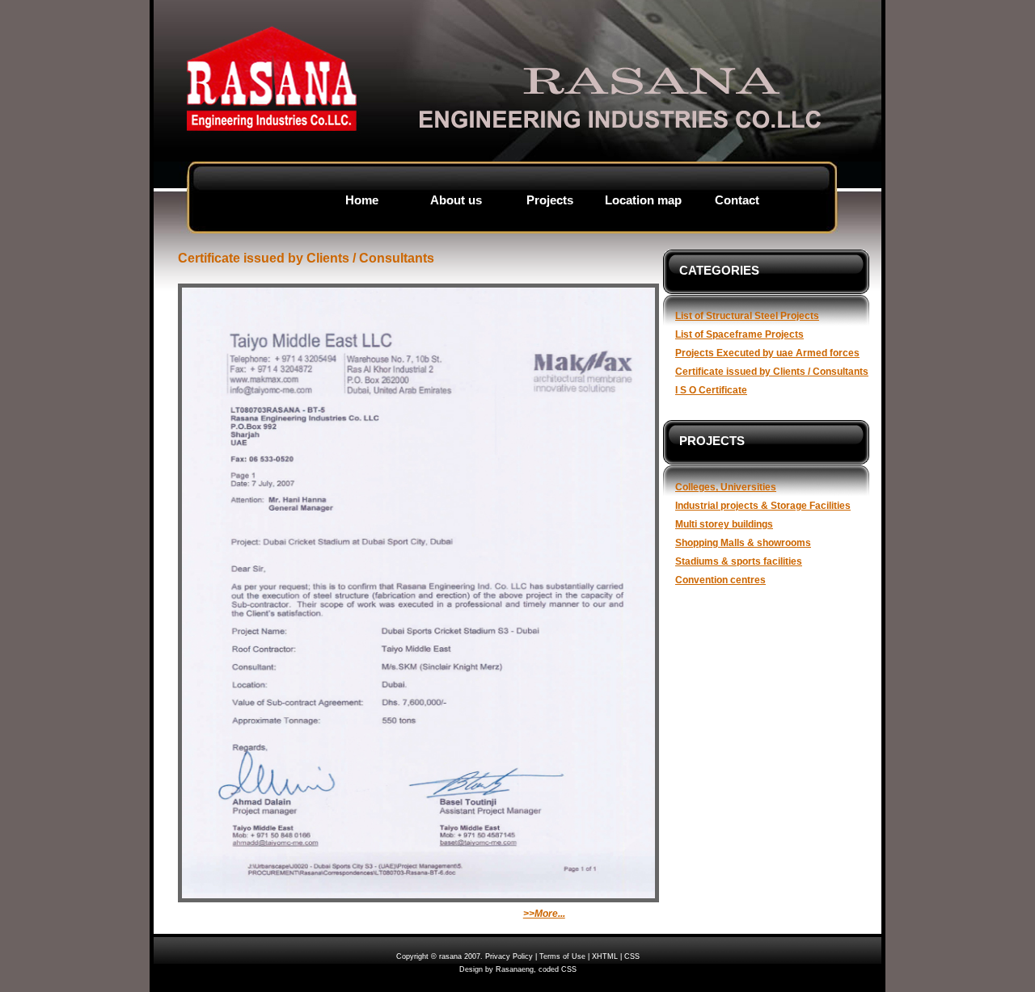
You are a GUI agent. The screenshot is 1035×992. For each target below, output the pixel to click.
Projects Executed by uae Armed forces (767, 352)
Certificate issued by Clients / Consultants (771, 371)
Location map (643, 200)
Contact (737, 200)
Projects (549, 200)
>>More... (544, 913)
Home (361, 200)
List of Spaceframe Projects (739, 334)
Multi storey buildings (724, 524)
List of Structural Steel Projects (747, 315)
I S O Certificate (711, 390)
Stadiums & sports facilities (738, 561)
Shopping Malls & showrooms (743, 542)
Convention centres (720, 579)
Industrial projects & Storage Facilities (763, 505)
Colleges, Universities (725, 486)
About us (456, 200)
